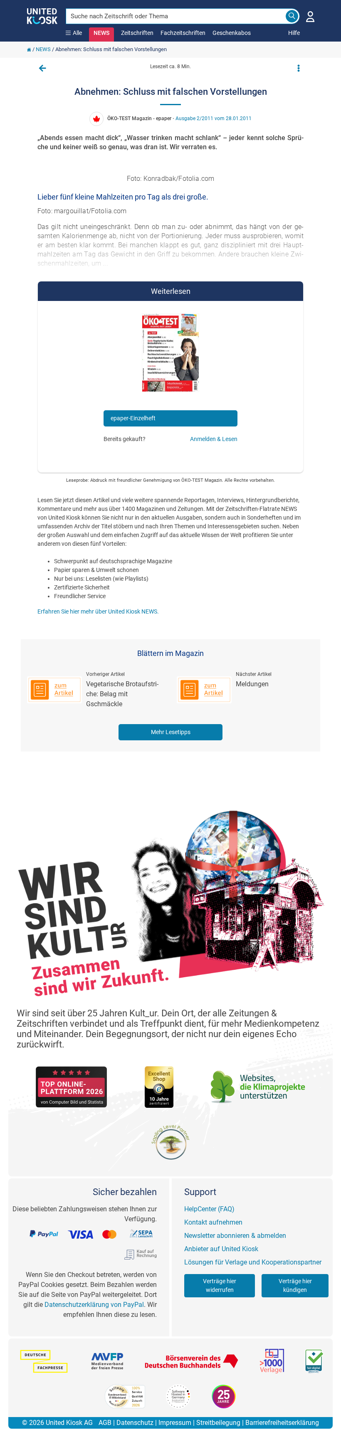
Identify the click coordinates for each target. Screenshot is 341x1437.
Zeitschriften (137, 33)
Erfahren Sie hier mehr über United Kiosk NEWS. (98, 611)
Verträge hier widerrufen (219, 1285)
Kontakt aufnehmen (213, 1222)
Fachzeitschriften (183, 33)
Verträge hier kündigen (295, 1285)
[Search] (292, 16)
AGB (105, 1423)
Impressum (174, 1423)
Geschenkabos (232, 33)
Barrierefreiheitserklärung (282, 1423)
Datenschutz (134, 1423)
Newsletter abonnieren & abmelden (235, 1236)
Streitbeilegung (218, 1423)
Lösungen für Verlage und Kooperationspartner (252, 1262)
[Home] (29, 49)
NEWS (101, 33)
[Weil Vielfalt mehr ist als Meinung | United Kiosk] (42, 15)
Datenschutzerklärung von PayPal (94, 1305)
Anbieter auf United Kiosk (221, 1249)
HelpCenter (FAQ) (209, 1209)
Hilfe (294, 33)
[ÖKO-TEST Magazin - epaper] (170, 355)
